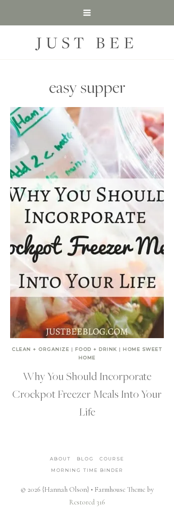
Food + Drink (96, 349)
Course (111, 459)
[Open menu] (87, 12)
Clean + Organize (40, 349)
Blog (85, 459)
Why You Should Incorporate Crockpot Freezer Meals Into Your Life (87, 394)
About (60, 459)
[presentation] (87, 222)
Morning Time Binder (87, 470)
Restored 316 (87, 502)
